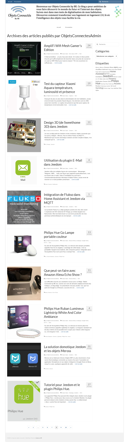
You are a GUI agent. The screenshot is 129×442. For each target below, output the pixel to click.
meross (51, 368)
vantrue (116, 88)
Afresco (97, 67)
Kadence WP (39, 438)
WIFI (76, 53)
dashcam (105, 69)
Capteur (71, 95)
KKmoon (115, 76)
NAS (107, 79)
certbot (120, 67)
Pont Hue (103, 84)
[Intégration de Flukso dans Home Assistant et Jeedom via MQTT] (24, 207)
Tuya (112, 88)
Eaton (109, 69)
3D (45, 144)
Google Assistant (105, 71)
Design (48, 144)
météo (104, 79)
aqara (116, 67)
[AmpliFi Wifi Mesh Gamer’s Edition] (24, 58)
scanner (108, 86)
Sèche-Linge (107, 88)
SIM (111, 86)
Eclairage (78, 240)
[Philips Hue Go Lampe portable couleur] (24, 245)
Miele (101, 79)
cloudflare (99, 69)
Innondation (112, 74)
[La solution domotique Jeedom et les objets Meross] (24, 359)
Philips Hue (61, 256)
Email (46, 184)
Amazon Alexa (72, 240)
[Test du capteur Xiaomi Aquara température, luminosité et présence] (24, 97)
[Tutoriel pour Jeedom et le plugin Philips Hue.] (24, 401)
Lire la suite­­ (58, 63)
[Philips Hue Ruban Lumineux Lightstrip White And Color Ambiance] (24, 321)
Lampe (119, 76)
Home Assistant (50, 256)
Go (45, 256)
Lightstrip (59, 336)
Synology (100, 88)
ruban (69, 336)
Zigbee (97, 90)
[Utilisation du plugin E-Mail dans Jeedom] (24, 170)
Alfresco (102, 67)
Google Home (85, 240)
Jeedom (71, 130)
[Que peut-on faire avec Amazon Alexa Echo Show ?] (24, 283)
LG (96, 79)
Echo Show (55, 292)
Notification (55, 184)
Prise (107, 84)
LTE (98, 79)
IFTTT (45, 242)
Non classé (72, 53)
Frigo (97, 71)
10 (66, 427)
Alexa (46, 292)
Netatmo (112, 79)
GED (99, 71)
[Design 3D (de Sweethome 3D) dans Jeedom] (24, 135)
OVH (109, 81)
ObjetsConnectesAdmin (53, 53)
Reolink (117, 84)
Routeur (98, 86)
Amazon (50, 292)
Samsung (103, 86)
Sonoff (114, 86)
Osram (105, 81)
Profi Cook (111, 84)
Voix (120, 88)
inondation (99, 76)
